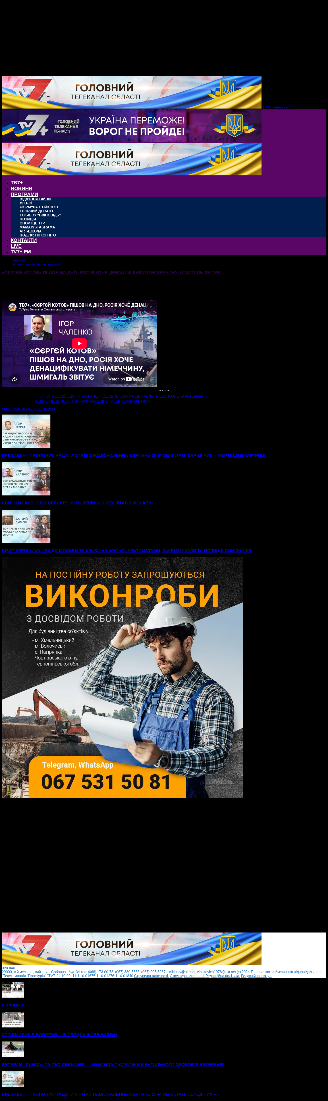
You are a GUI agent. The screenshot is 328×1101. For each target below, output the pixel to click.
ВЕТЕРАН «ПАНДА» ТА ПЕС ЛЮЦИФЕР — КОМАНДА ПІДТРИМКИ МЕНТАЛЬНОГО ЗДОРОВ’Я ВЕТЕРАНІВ (113, 1064)
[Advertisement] (136, 866)
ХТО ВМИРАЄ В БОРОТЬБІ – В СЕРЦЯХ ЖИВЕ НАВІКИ (59, 1034)
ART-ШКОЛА (31, 231)
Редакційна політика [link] (223, 976)
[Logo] (132, 141)
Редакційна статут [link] (256, 976)
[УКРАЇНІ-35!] (13, 996)
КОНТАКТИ (24, 240)
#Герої (26, 203)
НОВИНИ (21, 188)
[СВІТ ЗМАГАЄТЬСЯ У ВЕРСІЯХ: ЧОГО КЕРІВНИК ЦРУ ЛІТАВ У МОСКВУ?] (26, 494)
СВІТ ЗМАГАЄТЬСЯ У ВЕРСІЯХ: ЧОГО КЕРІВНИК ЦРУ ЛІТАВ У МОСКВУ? (78, 503)
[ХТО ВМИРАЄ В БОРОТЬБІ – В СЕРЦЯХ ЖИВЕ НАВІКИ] (13, 1026)
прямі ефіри (19, 260)
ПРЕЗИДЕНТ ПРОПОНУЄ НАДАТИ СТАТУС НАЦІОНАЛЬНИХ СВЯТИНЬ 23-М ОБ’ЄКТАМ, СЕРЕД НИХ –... (111, 1094)
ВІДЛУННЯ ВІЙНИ (35, 199)
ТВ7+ (17, 182)
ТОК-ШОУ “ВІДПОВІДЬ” (40, 215)
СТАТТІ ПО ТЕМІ (13, 409)
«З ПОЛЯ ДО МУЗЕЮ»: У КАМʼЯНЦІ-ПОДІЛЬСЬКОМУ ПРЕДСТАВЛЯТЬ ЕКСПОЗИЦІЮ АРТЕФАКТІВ (123, 396)
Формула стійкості (39, 207)
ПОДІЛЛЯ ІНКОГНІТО (38, 235)
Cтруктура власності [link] (151, 976)
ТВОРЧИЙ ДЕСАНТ (37, 211)
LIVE (16, 246)
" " (161, 391)
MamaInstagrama (37, 227)
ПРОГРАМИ (24, 194)
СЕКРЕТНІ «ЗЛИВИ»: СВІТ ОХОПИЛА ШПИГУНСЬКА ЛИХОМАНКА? (92, 401)
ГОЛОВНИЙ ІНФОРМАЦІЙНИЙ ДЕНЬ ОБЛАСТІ (37, 264)
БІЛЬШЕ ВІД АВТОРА (40, 409)
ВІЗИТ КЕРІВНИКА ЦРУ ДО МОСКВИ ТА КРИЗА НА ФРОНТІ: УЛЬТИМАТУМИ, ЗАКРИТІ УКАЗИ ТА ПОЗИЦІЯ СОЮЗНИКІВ (126, 550)
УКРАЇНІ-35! (14, 1005)
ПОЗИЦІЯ (28, 219)
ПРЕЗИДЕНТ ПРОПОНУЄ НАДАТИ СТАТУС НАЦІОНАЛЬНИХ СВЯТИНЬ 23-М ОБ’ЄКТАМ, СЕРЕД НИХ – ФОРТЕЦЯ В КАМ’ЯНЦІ (133, 455)
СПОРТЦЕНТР (32, 223)
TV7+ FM (21, 252)
